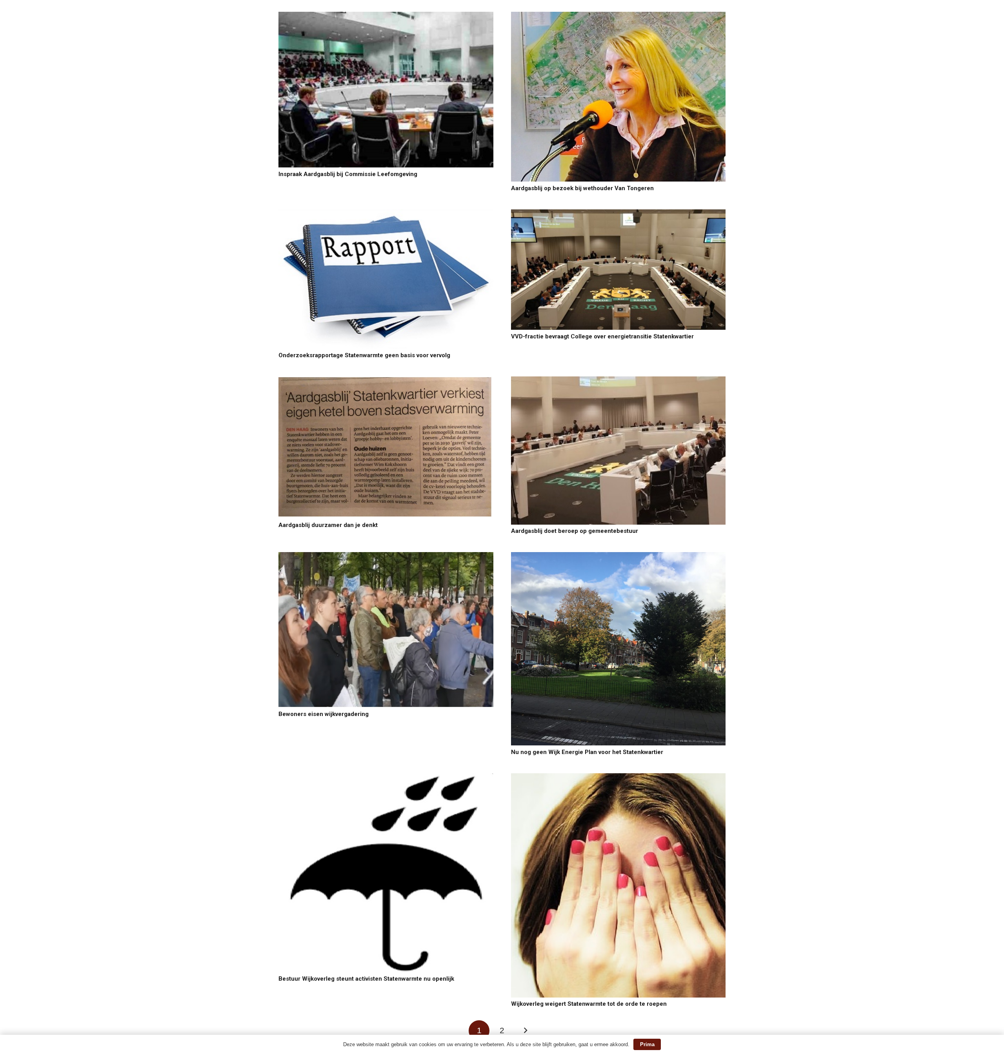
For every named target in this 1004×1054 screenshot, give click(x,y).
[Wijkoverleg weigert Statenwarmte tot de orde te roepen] (618, 777)
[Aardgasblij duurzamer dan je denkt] (385, 381)
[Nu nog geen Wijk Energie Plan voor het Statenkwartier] (618, 556)
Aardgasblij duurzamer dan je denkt (328, 525)
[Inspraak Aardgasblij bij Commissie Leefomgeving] (385, 16)
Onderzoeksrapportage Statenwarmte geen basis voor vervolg (364, 355)
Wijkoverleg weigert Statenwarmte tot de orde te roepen (589, 1003)
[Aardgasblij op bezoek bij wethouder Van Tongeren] (618, 16)
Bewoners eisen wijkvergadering (323, 714)
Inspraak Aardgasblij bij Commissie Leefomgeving (347, 174)
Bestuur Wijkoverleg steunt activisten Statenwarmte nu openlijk (366, 978)
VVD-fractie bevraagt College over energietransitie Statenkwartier (602, 336)
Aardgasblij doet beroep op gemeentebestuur (574, 530)
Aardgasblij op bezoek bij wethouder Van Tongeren (582, 188)
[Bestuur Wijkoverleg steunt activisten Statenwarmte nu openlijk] (385, 777)
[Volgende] (525, 1030)
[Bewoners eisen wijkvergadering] (385, 556)
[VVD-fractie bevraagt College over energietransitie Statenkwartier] (618, 214)
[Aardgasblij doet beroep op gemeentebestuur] (618, 381)
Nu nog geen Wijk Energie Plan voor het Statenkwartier (587, 752)
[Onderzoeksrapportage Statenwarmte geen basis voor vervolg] (385, 214)
